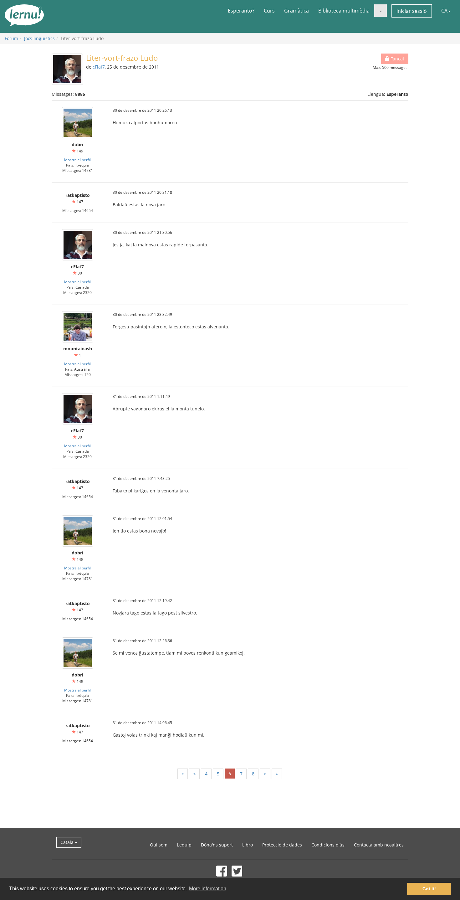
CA (444, 10)
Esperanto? (241, 10)
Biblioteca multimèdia (344, 10)
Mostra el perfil (77, 159)
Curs (269, 10)
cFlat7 (99, 67)
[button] (380, 10)
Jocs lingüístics (39, 38)
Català (67, 842)
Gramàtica (296, 10)
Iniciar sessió (411, 11)
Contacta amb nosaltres (379, 845)
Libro (247, 845)
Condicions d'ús (328, 845)
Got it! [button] (429, 888)
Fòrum (11, 38)
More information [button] (207, 888)
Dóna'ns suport (217, 845)
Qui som (158, 845)
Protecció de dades (282, 845)
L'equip (184, 845)
